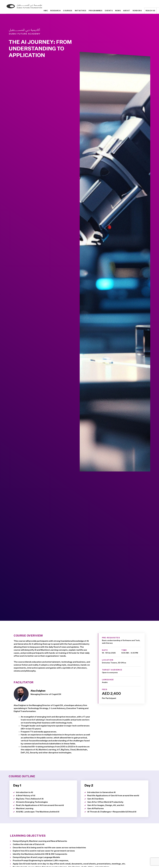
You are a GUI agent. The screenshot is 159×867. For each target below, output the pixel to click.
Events (109, 11)
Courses (67, 11)
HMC (46, 11)
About (126, 11)
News (118, 11)
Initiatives (80, 11)
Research (55, 11)
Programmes (95, 11)
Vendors (137, 11)
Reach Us (150, 11)
